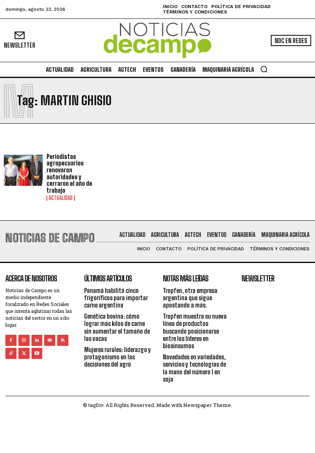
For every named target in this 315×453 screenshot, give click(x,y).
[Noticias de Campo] (157, 40)
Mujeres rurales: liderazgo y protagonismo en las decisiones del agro (117, 357)
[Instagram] (24, 340)
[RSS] (62, 340)
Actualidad (61, 198)
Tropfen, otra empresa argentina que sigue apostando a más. (190, 298)
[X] (24, 353)
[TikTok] (11, 353)
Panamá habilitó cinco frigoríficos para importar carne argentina (116, 298)
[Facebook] (11, 340)
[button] (264, 69)
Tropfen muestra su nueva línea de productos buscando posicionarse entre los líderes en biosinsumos (195, 330)
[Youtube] (37, 353)
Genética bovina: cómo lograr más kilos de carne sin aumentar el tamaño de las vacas (117, 327)
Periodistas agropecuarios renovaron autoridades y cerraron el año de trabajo (69, 173)
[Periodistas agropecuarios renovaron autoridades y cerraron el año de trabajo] (23, 170)
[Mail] (49, 340)
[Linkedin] (37, 340)
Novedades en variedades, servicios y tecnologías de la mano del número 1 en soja (194, 368)
